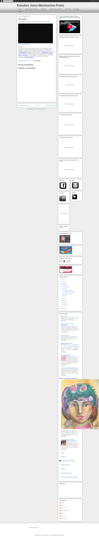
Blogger (62, 535)
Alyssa (20, 11)
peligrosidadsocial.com (67, 343)
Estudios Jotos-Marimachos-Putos (40, 5)
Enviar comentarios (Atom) (39, 109)
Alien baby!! (64, 295)
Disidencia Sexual (65, 464)
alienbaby (20, 44)
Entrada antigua (51, 105)
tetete (62, 336)
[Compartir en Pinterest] (39, 60)
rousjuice (63, 456)
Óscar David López (65, 355)
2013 (62, 279)
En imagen (76, 9)
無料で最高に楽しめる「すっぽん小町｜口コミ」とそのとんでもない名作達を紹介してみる (70, 346)
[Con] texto (68, 9)
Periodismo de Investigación (68, 460)
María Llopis (64, 316)
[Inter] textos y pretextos (56, 9)
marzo (63, 302)
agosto (64, 288)
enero (63, 306)
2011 (62, 283)
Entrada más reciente (23, 105)
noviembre (64, 286)
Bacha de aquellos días (66, 430)
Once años (63, 369)
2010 (62, 308)
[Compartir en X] (37, 60)
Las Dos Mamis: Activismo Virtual (69, 368)
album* (62, 452)
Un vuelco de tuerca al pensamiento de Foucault (68, 291)
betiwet (62, 513)
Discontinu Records (29, 57)
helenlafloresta (27, 44)
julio (63, 298)
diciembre (64, 284)
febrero (64, 304)
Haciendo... (44, 9)
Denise (62, 505)
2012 (62, 281)
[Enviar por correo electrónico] (34, 60)
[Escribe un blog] (35, 60)
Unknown (63, 508)
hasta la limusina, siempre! (67, 439)
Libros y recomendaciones (31, 9)
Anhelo (62, 502)
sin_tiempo (63, 518)
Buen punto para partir (67, 293)
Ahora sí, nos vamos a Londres (67, 317)
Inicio (37, 105)
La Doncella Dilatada (66, 473)
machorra (63, 515)
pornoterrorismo (65, 335)
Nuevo (20, 9)
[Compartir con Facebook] (38, 60)
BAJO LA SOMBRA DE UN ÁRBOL (69, 378)
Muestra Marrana (46, 21)
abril (63, 300)
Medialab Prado (45, 52)
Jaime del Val (25, 54)
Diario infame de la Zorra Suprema (69, 477)
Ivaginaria (63, 468)
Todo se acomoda (65, 326)
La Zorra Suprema (31, 21)
